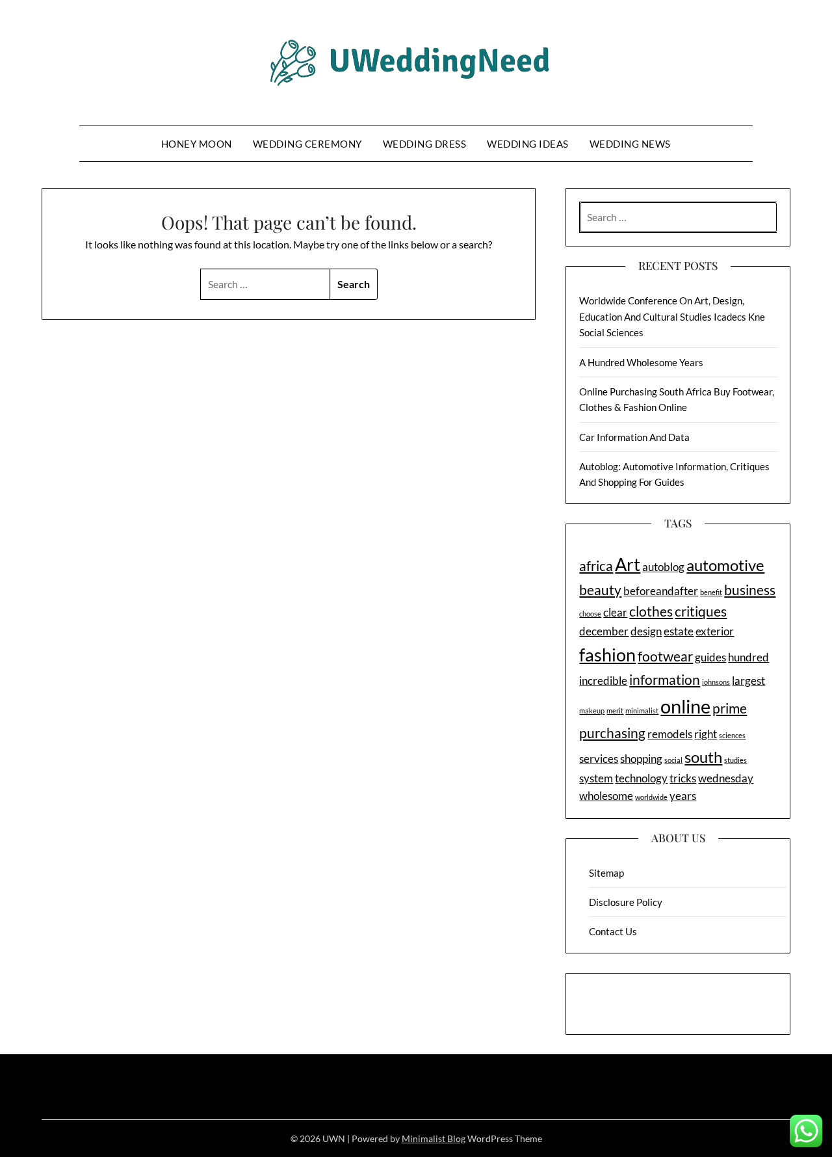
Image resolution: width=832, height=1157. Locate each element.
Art (627, 564)
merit (614, 710)
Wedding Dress (425, 144)
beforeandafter (660, 591)
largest (748, 680)
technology (641, 778)
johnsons (716, 682)
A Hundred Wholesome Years (641, 362)
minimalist (641, 710)
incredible (603, 680)
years (683, 796)
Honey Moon (196, 144)
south (703, 756)
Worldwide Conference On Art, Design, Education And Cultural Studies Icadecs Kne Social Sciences (672, 316)
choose (590, 613)
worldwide (651, 797)
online (685, 706)
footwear (665, 656)
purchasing (612, 733)
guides (710, 657)
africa (596, 565)
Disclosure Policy (625, 902)
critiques (701, 611)
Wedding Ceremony (307, 144)
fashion (607, 654)
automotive (725, 564)
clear (615, 612)
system (596, 778)
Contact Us (613, 931)
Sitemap (606, 873)
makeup (591, 710)
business (749, 589)
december (604, 631)
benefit (711, 592)
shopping (641, 758)
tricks (683, 778)
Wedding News (630, 144)
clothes (651, 611)
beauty (600, 589)
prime (729, 708)
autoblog (663, 567)
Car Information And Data (634, 437)
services (598, 758)
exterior (715, 631)
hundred (748, 657)
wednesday (725, 778)
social (673, 760)
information (664, 679)
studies (735, 760)
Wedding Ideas (528, 144)
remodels (669, 734)
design (646, 631)
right (705, 734)
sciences (732, 735)
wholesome (606, 796)
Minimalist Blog (433, 1138)
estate (679, 631)
